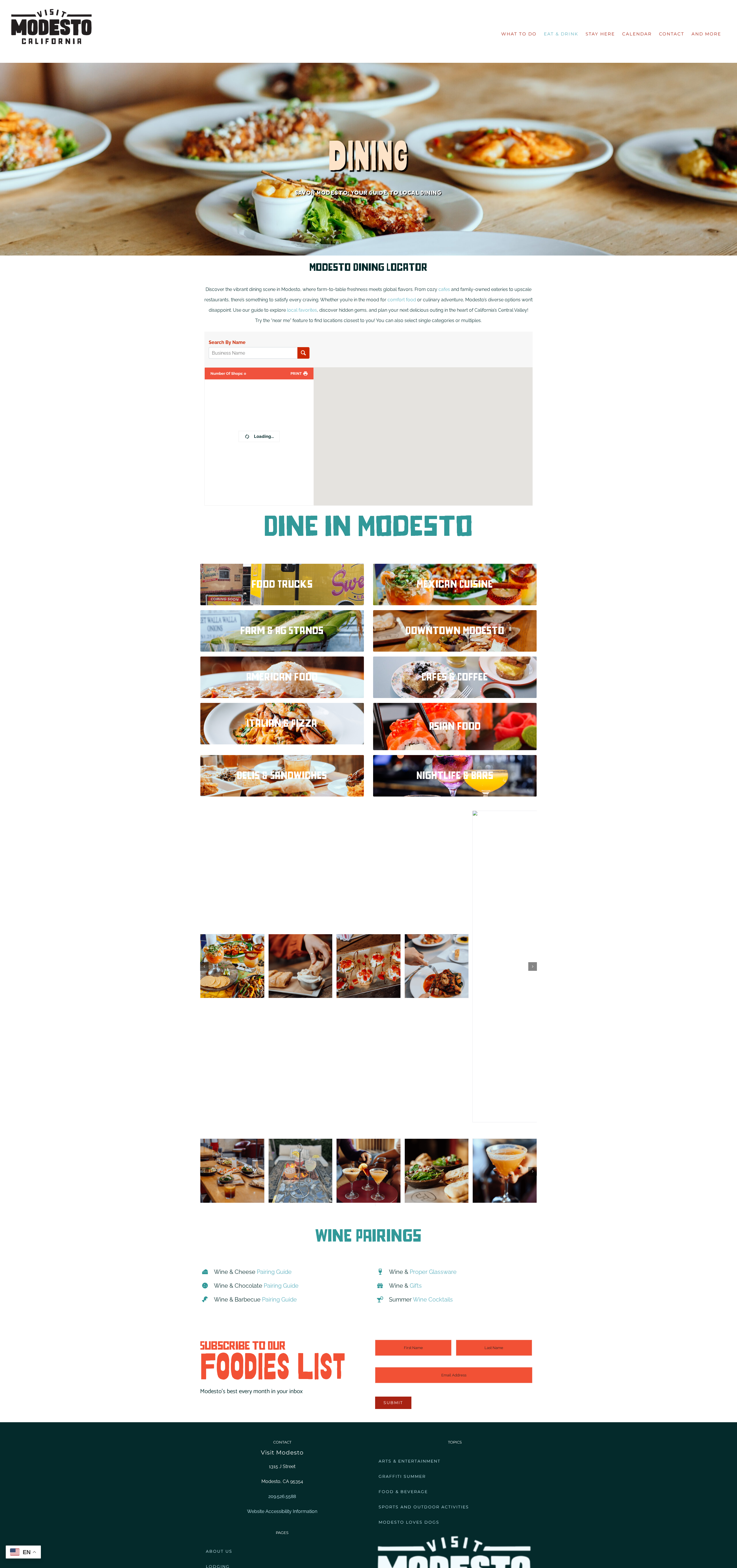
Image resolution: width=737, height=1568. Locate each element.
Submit (393, 1402)
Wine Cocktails (433, 1299)
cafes (444, 289)
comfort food (402, 299)
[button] (204, 843)
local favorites (302, 310)
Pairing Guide (274, 1271)
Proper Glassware (433, 1271)
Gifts (416, 1285)
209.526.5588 (282, 1496)
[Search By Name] (303, 353)
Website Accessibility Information (282, 1511)
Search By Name (227, 342)
